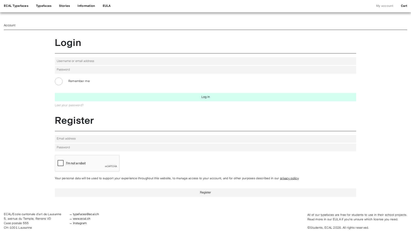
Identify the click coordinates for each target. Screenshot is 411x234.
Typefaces (44, 6)
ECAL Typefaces (16, 6)
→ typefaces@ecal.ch (84, 214)
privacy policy (289, 178)
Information (86, 6)
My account (384, 6)
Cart (404, 6)
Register (205, 192)
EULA (107, 6)
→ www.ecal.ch (80, 219)
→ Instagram (78, 223)
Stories (64, 6)
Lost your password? (69, 105)
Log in (205, 97)
